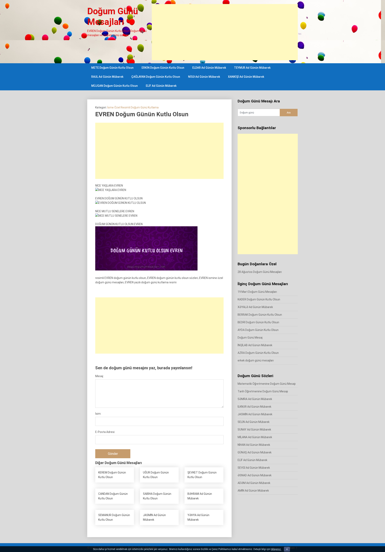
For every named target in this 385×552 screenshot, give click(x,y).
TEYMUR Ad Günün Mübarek (252, 67)
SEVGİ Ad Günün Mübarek (254, 467)
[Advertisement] (225, 32)
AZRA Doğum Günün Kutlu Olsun (258, 352)
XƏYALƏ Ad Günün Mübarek (255, 307)
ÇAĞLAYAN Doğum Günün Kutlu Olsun (155, 76)
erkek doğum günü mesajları (256, 360)
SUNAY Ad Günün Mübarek (254, 429)
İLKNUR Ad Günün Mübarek (254, 406)
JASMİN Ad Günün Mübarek (255, 414)
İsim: (98, 413)
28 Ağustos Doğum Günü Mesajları (260, 271)
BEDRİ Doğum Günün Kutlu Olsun (258, 322)
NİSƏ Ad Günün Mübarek (204, 76)
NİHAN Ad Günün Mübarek (254, 444)
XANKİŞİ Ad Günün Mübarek (246, 76)
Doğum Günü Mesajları (112, 16)
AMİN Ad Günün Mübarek (253, 490)
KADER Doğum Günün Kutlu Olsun (259, 299)
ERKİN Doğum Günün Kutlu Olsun (163, 67)
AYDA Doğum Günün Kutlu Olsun (258, 330)
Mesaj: (99, 376)
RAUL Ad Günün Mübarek (107, 76)
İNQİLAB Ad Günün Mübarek (255, 345)
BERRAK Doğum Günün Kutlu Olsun (260, 314)
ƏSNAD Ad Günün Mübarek (255, 475)
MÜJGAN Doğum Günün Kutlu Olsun (114, 85)
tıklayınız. (276, 549)
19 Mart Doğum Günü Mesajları (257, 291)
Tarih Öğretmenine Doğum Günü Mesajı (263, 391)
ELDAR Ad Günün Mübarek (209, 67)
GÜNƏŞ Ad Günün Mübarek (255, 452)
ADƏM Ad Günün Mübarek (254, 483)
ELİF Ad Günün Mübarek (161, 85)
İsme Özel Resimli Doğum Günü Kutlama (133, 107)
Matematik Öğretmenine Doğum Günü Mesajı (267, 383)
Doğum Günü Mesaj (250, 337)
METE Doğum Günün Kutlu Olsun (112, 67)
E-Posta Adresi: (105, 432)
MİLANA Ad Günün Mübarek (255, 437)
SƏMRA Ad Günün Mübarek (255, 399)
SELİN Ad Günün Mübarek (254, 421)
